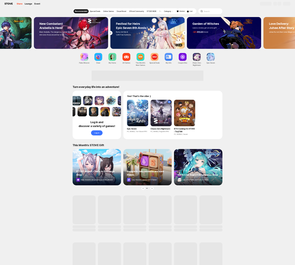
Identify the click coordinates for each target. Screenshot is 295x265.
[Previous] (110, 33)
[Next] (185, 33)
